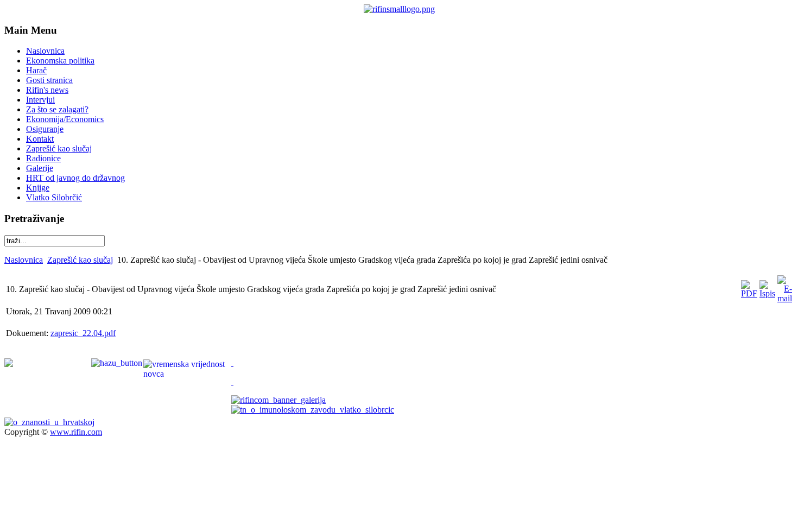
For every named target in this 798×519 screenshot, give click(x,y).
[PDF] (749, 293)
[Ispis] (767, 293)
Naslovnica (23, 259)
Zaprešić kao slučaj (80, 259)
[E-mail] (784, 298)
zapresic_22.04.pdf (83, 333)
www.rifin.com (76, 431)
